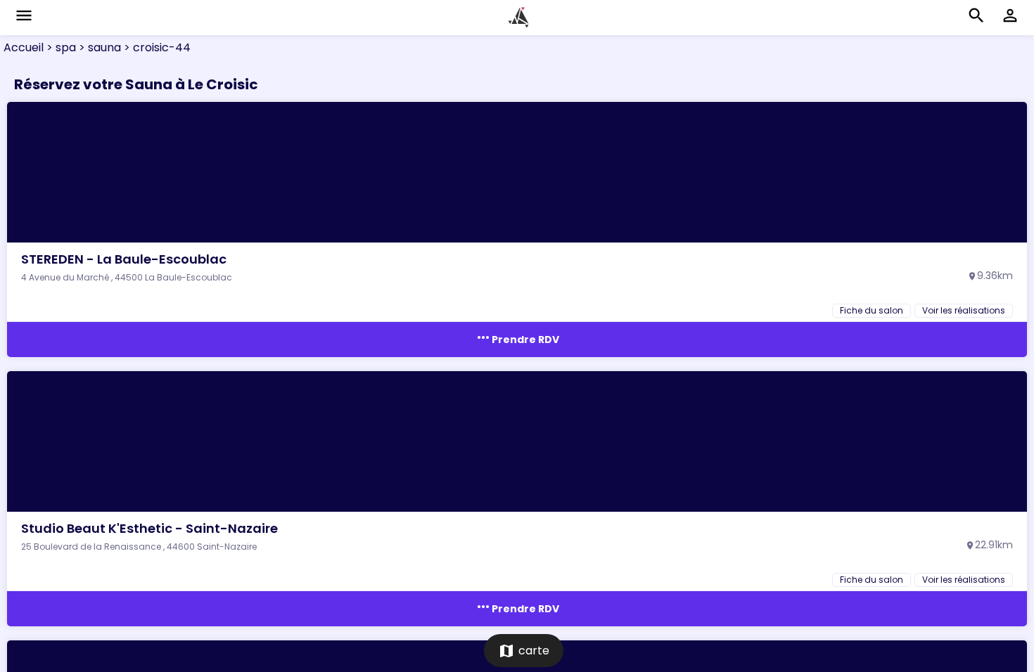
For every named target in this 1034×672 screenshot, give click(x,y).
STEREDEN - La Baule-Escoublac (123, 259)
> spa (60, 47)
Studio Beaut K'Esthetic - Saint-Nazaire (149, 528)
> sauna (98, 47)
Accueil (24, 47)
